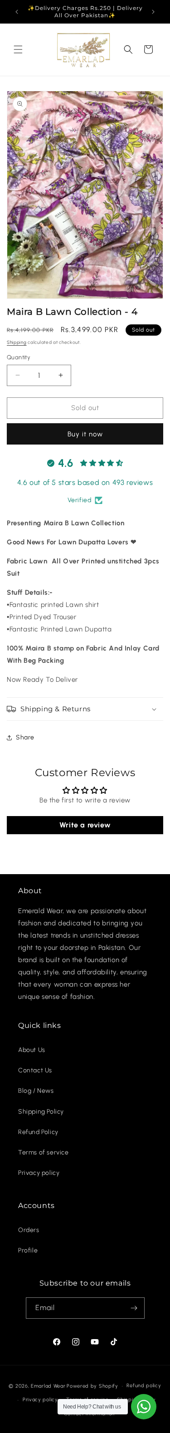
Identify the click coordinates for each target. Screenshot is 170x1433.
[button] (18, 49)
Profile (28, 1250)
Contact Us (35, 1070)
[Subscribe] (134, 1308)
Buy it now (85, 434)
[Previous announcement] (17, 12)
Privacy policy (38, 1173)
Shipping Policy (41, 1111)
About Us (31, 1050)
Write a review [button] (85, 825)
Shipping (17, 342)
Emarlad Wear (48, 1386)
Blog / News (36, 1091)
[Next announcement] (153, 12)
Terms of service (43, 1152)
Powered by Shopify (92, 1386)
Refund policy (143, 1386)
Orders (28, 1230)
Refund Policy (38, 1132)
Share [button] (25, 737)
